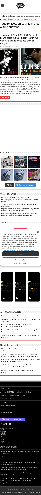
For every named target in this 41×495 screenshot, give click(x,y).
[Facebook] (8, 489)
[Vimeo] (25, 489)
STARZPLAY (4, 443)
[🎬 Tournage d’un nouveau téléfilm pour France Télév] (7, 175)
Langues (3, 409)
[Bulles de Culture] (20, 5)
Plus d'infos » (5, 97)
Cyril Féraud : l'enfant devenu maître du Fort (15, 197)
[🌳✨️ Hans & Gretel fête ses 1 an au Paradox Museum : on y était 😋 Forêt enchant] (34, 287)
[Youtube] (19, 489)
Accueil (4, 19)
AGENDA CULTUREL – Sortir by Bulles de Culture (16, 392)
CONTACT (3, 402)
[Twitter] (10, 489)
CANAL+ (3, 431)
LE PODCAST (9, 194)
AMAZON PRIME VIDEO (8, 428)
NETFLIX (3, 439)
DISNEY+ (3, 433)
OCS (1, 438)
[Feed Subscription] (40, 30)
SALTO (2, 441)
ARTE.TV (3, 430)
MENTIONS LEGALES (20, 263)
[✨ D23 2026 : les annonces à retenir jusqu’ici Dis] (34, 162)
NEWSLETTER (5, 388)
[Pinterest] (12, 489)
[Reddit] (21, 489)
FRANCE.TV (4, 435)
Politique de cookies (6, 412)
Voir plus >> (4, 483)
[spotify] (33, 489)
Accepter (20, 254)
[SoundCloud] (28, 489)
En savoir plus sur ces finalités (25, 250)
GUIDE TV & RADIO (7, 399)
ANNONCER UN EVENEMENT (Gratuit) (13, 395)
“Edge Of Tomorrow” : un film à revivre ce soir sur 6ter (18, 316)
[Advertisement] (20, 126)
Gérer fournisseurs (9, 250)
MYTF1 (2, 436)
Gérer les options (20, 260)
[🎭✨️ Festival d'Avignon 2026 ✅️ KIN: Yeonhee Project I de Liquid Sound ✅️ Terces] (20, 287)
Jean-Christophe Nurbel (8, 46)
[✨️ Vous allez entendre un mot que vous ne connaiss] (34, 175)
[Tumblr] (23, 489)
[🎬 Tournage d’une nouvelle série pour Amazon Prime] (7, 162)
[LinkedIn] (15, 489)
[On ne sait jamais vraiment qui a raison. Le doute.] (20, 162)
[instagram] (30, 489)
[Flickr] (17, 489)
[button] (38, 232)
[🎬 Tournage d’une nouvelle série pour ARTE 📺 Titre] (20, 175)
